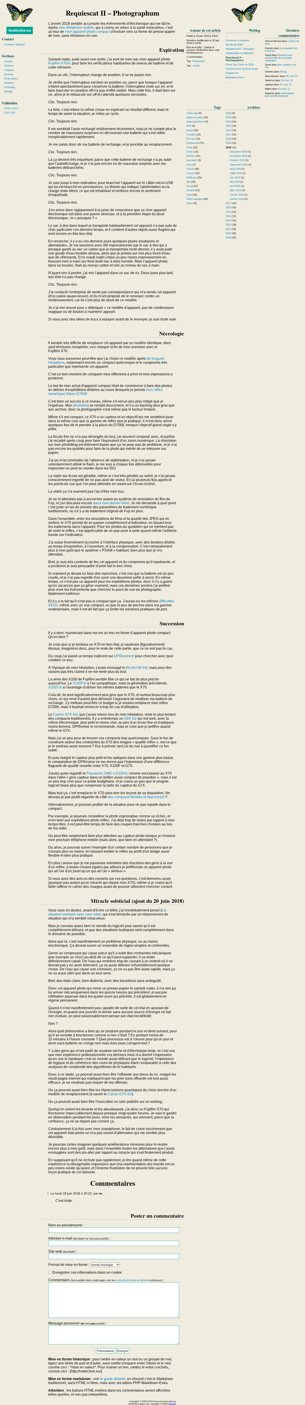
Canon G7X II (64, 714)
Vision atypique (194, 199)
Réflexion (191, 177)
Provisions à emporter (238, 40)
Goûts (189, 151)
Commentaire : (106, 1280)
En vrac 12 (292, 76)
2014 (228, 216)
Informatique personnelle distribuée (279, 94)
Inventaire (191, 160)
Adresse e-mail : (79, 1238)
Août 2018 (235, 168)
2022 (228, 130)
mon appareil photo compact (87, 31)
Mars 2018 (235, 190)
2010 (228, 233)
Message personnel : (77, 1323)
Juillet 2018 (236, 173)
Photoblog (9, 87)
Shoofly (172, 1404)
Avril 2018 (235, 186)
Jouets (196, 65)
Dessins (8, 74)
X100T (53, 687)
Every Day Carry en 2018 (240, 64)
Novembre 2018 (238, 156)
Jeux (189, 164)
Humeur (190, 156)
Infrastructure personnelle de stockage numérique (278, 58)
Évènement (198, 61)
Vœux (189, 203)
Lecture (190, 173)
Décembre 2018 (238, 151)
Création (191, 134)
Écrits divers (11, 78)
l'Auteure (9, 65)
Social (189, 186)
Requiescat (232, 73)
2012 (228, 224)
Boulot (189, 130)
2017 (228, 203)
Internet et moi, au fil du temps (242, 68)
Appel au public (194, 117)
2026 (228, 113)
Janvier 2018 (237, 199)
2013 (228, 220)
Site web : (62, 1251)
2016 (228, 207)
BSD (188, 125)
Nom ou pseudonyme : (66, 1225)
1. (48, 1193)
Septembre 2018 (239, 164)
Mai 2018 (235, 181)
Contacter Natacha (14, 44)
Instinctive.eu (19, 30)
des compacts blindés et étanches (134, 797)
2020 (228, 138)
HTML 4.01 (10, 108)
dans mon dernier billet (111, 503)
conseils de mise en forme (132, 1280)
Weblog (8, 91)
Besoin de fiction (234, 44)
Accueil (8, 61)
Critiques (9, 70)
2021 (228, 134)
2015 (228, 212)
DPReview (122, 656)
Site (188, 181)
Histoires (9, 82)
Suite (189, 194)
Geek (189, 147)
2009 (228, 237)
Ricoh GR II (135, 667)
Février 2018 (237, 194)
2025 (228, 117)
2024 (228, 121)
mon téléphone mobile (76, 27)
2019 (228, 143)
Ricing (283, 71)
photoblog (81, 405)
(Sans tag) (192, 113)
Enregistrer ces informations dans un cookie (87, 1272)
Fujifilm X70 (57, 63)
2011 (228, 229)
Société (190, 190)
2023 (228, 125)
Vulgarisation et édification (240, 53)
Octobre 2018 (237, 160)
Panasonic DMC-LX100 (105, 773)
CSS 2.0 (8, 112)
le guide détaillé (112, 1379)
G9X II (129, 718)
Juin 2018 (235, 177)
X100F (78, 683)
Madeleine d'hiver (235, 77)
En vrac (190, 138)
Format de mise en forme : (69, 1265)
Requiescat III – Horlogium (240, 49)
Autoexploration (194, 121)
